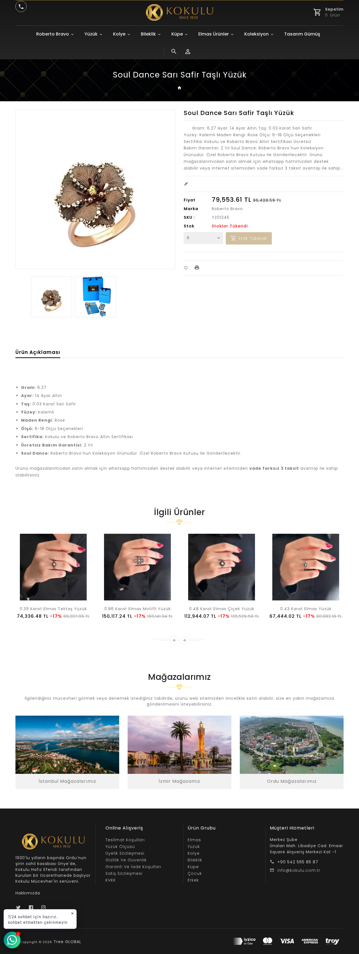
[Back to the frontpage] (179, 88)
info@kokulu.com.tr (298, 870)
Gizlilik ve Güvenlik (126, 860)
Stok (189, 226)
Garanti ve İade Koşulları (133, 867)
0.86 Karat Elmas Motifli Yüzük (137, 609)
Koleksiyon (256, 34)
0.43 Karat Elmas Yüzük (306, 609)
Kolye (119, 34)
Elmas (194, 840)
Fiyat (189, 200)
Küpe (177, 34)
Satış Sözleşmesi (123, 873)
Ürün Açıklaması (37, 352)
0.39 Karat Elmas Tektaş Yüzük (53, 609)
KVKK (110, 880)
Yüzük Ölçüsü (120, 846)
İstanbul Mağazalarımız (67, 781)
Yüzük (91, 34)
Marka (191, 209)
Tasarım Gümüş (302, 34)
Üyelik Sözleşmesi (124, 853)
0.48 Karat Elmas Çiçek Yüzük (221, 609)
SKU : (189, 217)
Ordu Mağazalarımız (292, 781)
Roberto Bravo (52, 34)
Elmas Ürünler (213, 34)
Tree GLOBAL (67, 941)
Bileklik (148, 34)
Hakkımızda (27, 893)
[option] (51, 296)
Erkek (193, 880)
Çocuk (195, 873)
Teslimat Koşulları (125, 840)
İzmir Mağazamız (179, 781)
